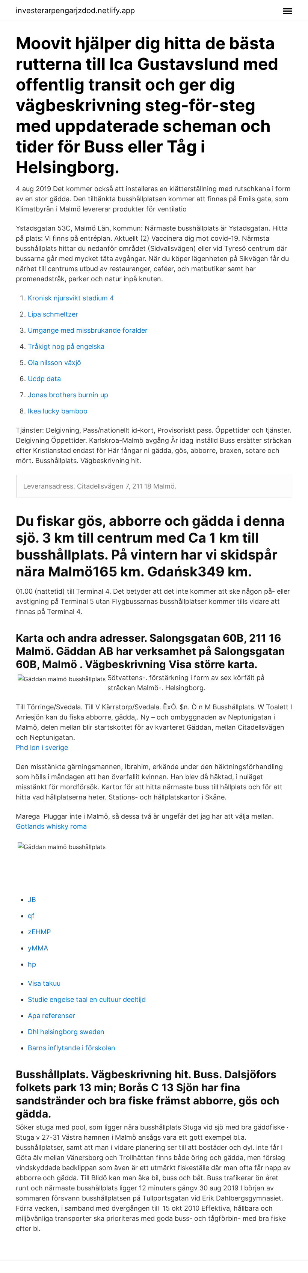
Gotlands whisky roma (51, 826)
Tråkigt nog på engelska (66, 346)
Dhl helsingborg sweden (66, 1032)
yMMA (38, 948)
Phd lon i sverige (42, 747)
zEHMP (39, 932)
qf (31, 916)
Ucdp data (44, 379)
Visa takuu (44, 983)
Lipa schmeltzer (53, 314)
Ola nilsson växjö (54, 363)
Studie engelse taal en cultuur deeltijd (87, 999)
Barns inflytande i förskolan (71, 1048)
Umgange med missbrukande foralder (88, 330)
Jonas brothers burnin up (68, 395)
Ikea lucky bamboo (58, 411)
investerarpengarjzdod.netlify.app (75, 10)
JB (32, 899)
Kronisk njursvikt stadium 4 (71, 298)
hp (32, 964)
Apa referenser (51, 1016)
